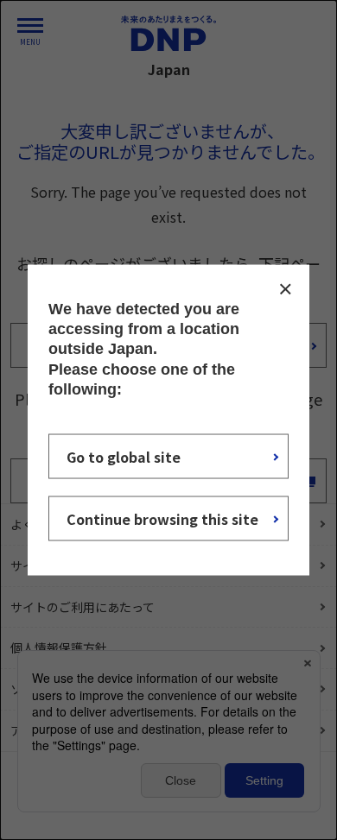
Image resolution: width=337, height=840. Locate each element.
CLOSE (285, 288)
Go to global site (124, 456)
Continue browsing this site (162, 518)
